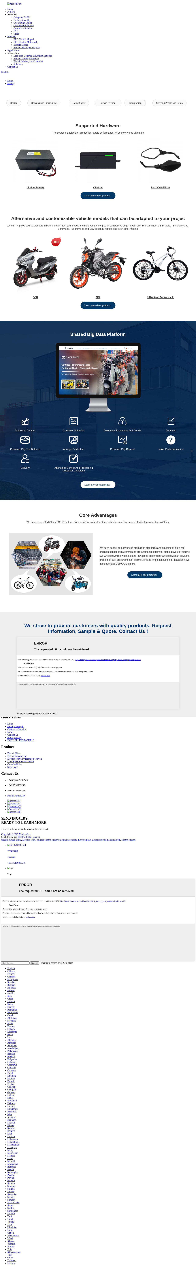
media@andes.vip (16, 795)
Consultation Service (23, 25)
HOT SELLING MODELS (20, 740)
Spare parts (12, 767)
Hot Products (24, 837)
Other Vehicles (14, 764)
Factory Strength (21, 20)
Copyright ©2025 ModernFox (15, 834)
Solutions (18, 64)
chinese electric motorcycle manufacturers (57, 839)
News (10, 732)
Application (13, 50)
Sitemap (36, 837)
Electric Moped (20, 44)
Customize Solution (22, 28)
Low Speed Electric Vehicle (20, 761)
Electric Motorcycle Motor (26, 58)
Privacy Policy (14, 737)
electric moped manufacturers (106, 839)
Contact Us (12, 66)
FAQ (15, 31)
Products (11, 36)
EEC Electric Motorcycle (25, 42)
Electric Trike (28, 839)
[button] (13, 103)
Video (16, 33)
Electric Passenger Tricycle (26, 47)
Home (10, 9)
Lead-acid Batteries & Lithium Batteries (32, 55)
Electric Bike (13, 753)
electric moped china (11, 839)
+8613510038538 (16, 862)
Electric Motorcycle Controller (28, 61)
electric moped (128, 839)
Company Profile (21, 17)
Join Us (11, 11)
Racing (10, 83)
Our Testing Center (22, 22)
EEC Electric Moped (23, 39)
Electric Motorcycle (16, 756)
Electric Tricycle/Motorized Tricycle (24, 758)
